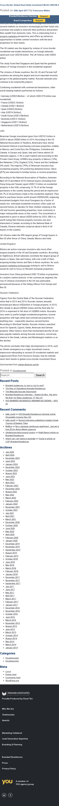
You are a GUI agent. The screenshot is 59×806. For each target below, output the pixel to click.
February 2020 (11, 537)
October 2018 (11, 559)
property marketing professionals (15, 266)
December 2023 (12, 467)
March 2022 (10, 498)
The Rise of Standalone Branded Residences (25, 388)
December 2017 (12, 577)
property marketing (8, 36)
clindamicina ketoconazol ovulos (20, 432)
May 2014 (9, 641)
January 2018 (11, 574)
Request (44, 16)
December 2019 (12, 544)
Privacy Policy (9, 768)
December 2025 (12, 458)
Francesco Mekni (41, 10)
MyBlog (8, 426)
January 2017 (11, 605)
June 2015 (10, 629)
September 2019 (12, 550)
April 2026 (9, 455)
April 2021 (9, 516)
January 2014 (11, 648)
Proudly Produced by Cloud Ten (17, 698)
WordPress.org (12, 680)
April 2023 (9, 482)
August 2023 (11, 473)
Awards (5, 720)
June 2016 (10, 617)
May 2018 (9, 565)
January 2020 (11, 540)
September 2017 (12, 583)
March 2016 (10, 620)
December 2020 (12, 522)
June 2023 (10, 476)
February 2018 (11, 571)
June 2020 (10, 528)
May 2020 (9, 531)
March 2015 (10, 632)
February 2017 (11, 602)
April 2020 (9, 534)
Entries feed (10, 674)
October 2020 (11, 525)
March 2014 (10, 644)
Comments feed (12, 677)
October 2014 (11, 635)
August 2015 (11, 626)
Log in (8, 671)
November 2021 (12, 507)
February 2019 (11, 556)
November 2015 (12, 623)
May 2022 (9, 495)
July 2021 (9, 513)
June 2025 (10, 461)
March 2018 (10, 568)
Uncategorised (12, 658)
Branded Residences (12, 757)
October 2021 (11, 510)
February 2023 (11, 485)
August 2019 (11, 553)
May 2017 (9, 592)
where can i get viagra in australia (20, 438)
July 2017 (9, 586)
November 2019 (12, 547)
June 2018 (10, 562)
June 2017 (10, 589)
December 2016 (12, 608)
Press (5, 763)
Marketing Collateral (12, 733)
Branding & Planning (12, 744)
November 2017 (12, 580)
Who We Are (8, 709)
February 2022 (11, 501)
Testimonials (8, 714)
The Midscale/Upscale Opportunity (20, 391)
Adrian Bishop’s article (28, 364)
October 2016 (11, 614)
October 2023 (11, 470)
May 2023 (9, 479)
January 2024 (11, 464)
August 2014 (11, 638)
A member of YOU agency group (25, 783)
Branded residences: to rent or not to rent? (24, 385)
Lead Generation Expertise (15, 739)
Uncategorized (19, 371)
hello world (10, 414)
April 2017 (9, 595)
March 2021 (10, 519)
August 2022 (11, 492)
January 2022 (11, 504)
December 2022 (12, 489)
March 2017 (10, 599)
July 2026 (9, 452)
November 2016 (12, 611)
